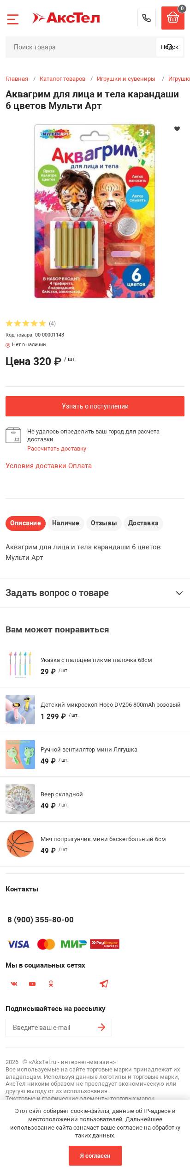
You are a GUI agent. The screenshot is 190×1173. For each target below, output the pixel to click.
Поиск (169, 46)
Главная (17, 78)
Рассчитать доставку (56, 448)
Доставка (143, 523)
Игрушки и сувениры (127, 78)
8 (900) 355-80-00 (146, 18)
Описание (25, 523)
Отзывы (104, 523)
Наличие (66, 523)
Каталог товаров (62, 78)
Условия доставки (36, 466)
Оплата (80, 466)
